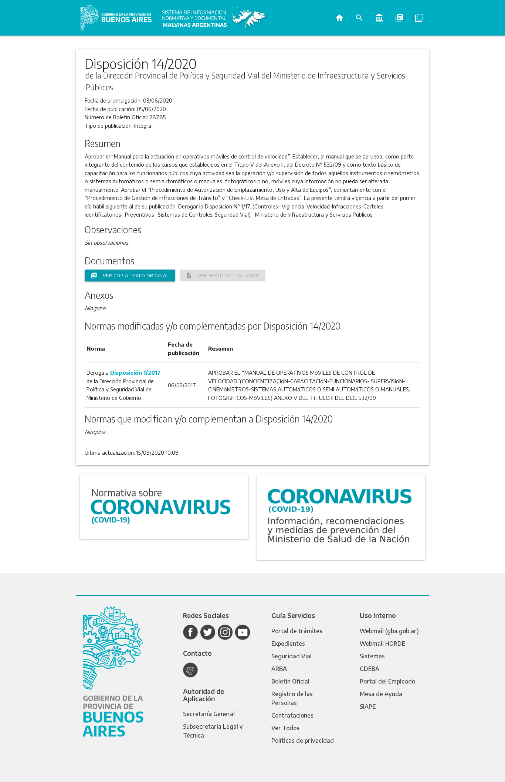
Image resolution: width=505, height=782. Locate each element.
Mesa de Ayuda (381, 694)
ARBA (279, 668)
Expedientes (288, 643)
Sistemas (372, 656)
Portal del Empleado (387, 681)
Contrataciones (292, 715)
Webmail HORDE (382, 643)
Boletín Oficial (290, 681)
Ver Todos (285, 728)
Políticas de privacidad (302, 740)
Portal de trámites (296, 631)
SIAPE (368, 706)
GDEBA (369, 668)
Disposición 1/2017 (135, 372)
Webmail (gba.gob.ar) (389, 631)
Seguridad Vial (291, 656)
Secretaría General (209, 714)
